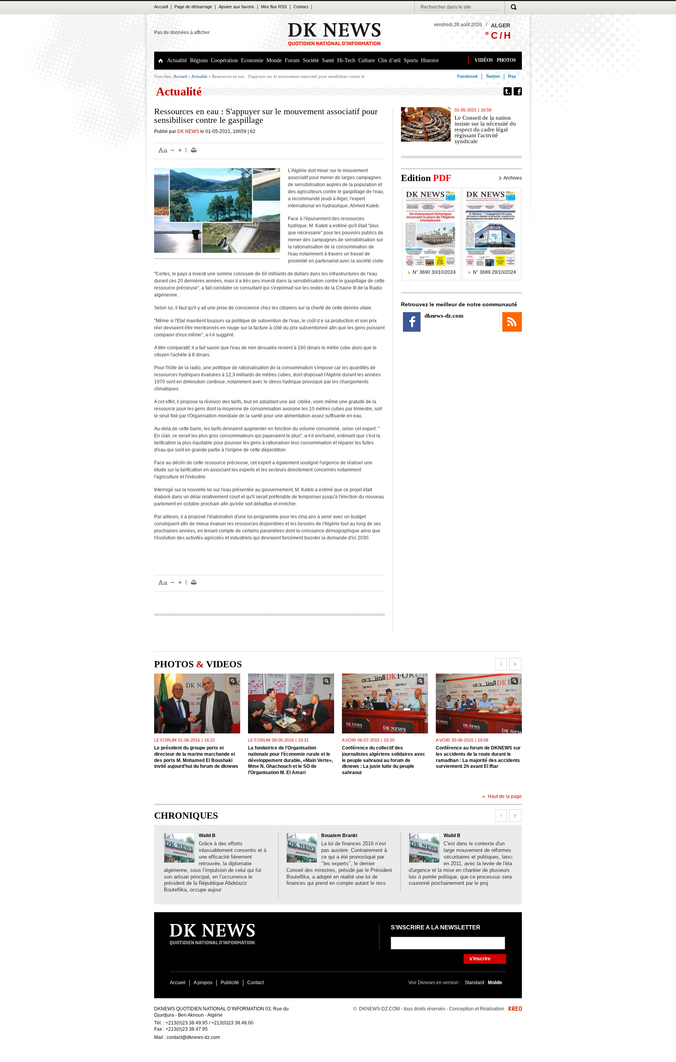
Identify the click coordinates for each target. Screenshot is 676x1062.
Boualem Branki (339, 835)
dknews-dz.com (444, 316)
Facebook (467, 76)
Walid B (207, 835)
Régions (199, 60)
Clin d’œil (389, 60)
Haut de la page (505, 796)
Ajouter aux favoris (236, 6)
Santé (328, 60)
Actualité (177, 60)
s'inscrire (480, 958)
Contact (300, 6)
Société (311, 60)
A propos (203, 982)
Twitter (493, 76)
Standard (475, 982)
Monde (274, 60)
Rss (512, 76)
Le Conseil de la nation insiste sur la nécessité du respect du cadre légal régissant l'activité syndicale (485, 129)
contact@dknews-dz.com (193, 1037)
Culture (366, 60)
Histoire (430, 60)
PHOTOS (506, 60)
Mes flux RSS (274, 6)
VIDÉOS (484, 60)
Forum (292, 60)
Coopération (224, 60)
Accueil (161, 6)
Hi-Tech (346, 60)
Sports (411, 60)
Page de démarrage (193, 6)
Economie (252, 60)
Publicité (230, 982)
